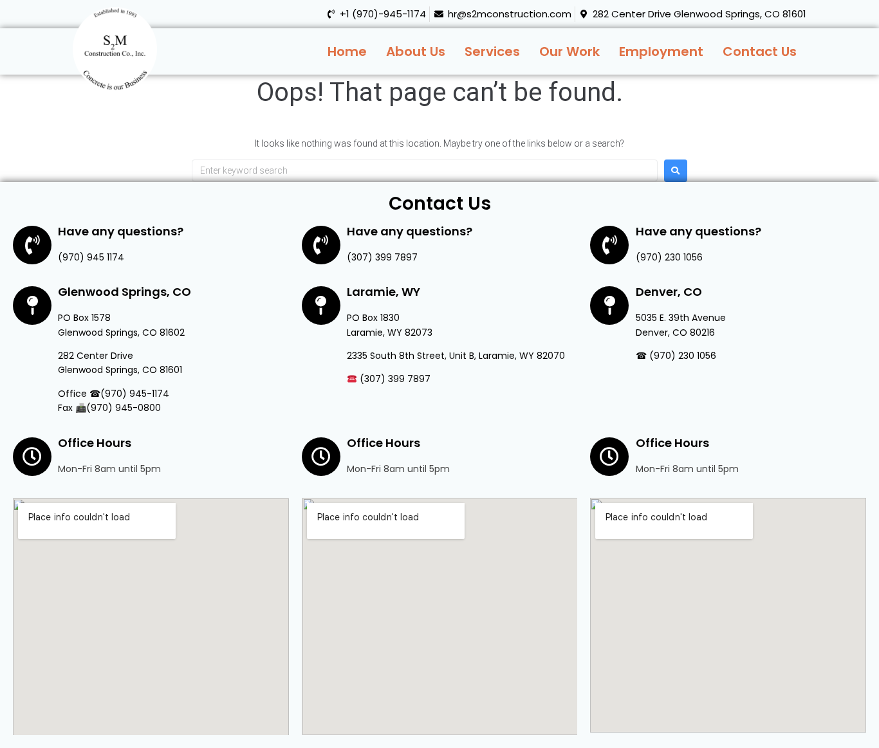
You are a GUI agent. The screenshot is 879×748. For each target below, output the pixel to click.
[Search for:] (425, 170)
